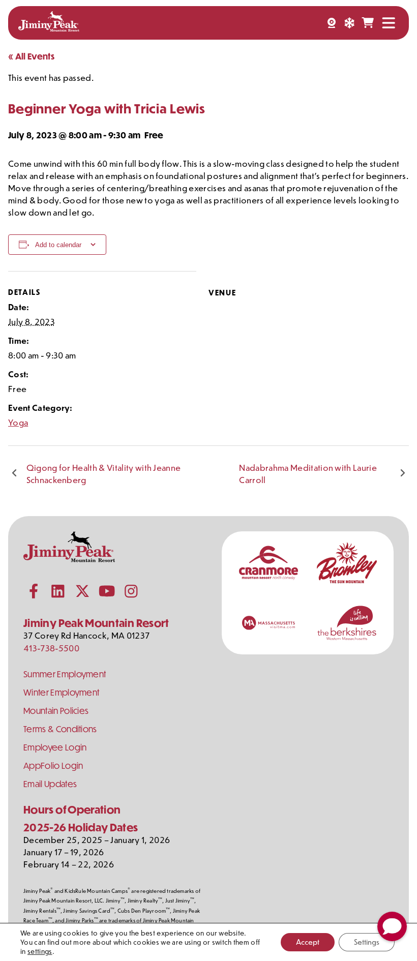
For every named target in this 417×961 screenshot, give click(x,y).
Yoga (18, 422)
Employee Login (54, 747)
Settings (366, 942)
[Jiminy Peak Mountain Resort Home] (48, 23)
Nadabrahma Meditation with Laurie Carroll (308, 473)
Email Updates (50, 783)
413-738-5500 (51, 647)
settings (39, 951)
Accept (307, 942)
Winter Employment (61, 692)
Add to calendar (58, 245)
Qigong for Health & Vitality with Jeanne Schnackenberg (103, 473)
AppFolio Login (53, 765)
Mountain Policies (55, 710)
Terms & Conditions (60, 729)
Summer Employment (64, 674)
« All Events (31, 56)
